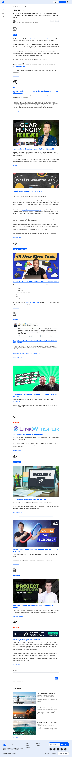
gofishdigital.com (17, 237)
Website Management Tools (32, 302)
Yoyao (18, 20)
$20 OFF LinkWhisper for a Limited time (28, 434)
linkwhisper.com (17, 450)
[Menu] (67, 2)
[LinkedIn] (54, 749)
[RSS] (65, 749)
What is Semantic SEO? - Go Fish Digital (27, 191)
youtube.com (16, 165)
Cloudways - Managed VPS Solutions (26, 640)
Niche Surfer (16, 76)
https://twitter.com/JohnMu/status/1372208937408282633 (27, 353)
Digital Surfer (15, 6)
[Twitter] (50, 749)
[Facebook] (58, 749)
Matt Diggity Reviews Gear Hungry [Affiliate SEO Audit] (33, 149)
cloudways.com (16, 664)
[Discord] (61, 749)
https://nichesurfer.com (19, 66)
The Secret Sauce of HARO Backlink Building (29, 499)
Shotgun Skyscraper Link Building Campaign (41, 38)
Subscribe (62, 2)
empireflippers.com (17, 512)
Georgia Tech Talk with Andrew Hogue (31, 210)
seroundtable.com (17, 111)
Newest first (53, 670)
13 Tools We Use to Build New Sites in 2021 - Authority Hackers (36, 282)
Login (55, 2)
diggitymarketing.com (18, 616)
